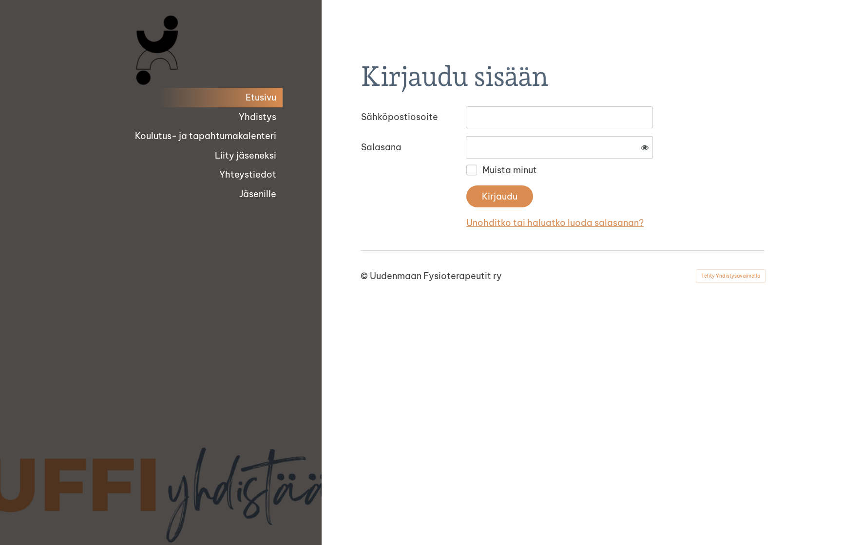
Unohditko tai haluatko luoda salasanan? (555, 222)
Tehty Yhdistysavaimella (730, 276)
